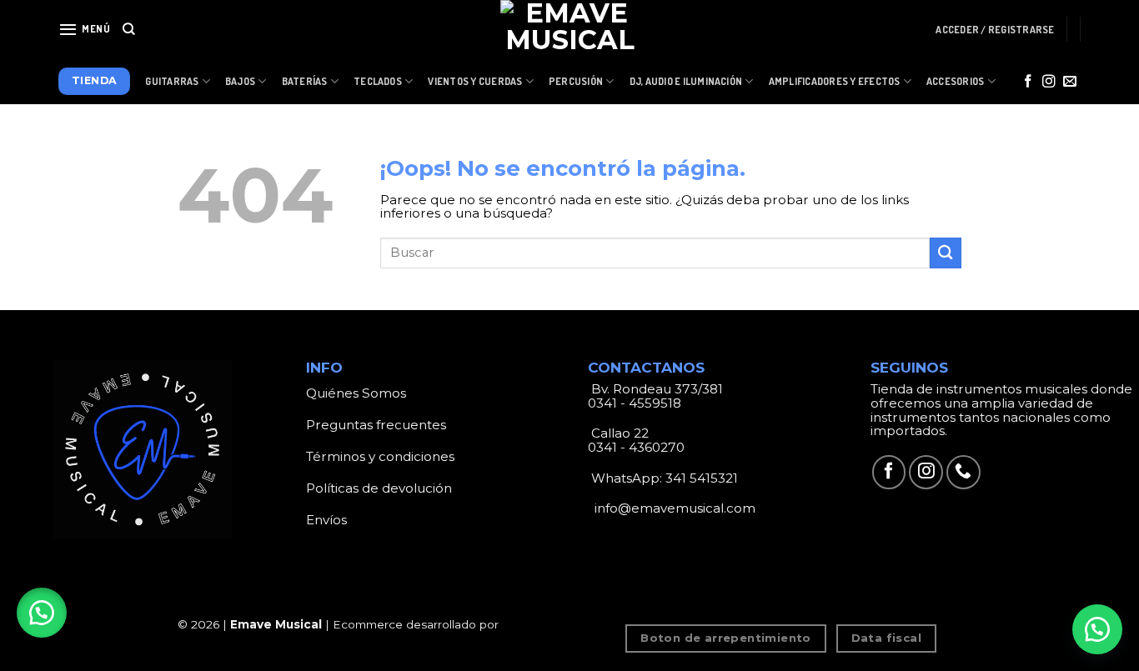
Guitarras (171, 81)
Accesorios (955, 81)
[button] (42, 613)
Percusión (576, 81)
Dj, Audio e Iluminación (686, 81)
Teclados (378, 81)
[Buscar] (129, 29)
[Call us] (963, 472)
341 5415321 (701, 478)
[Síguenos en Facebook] (1028, 82)
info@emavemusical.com (673, 508)
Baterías (305, 81)
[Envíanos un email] (1069, 82)
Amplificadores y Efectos (835, 81)
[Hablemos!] (1097, 629)
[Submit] (945, 253)
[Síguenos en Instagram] (1049, 82)
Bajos (240, 81)
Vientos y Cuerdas (475, 81)
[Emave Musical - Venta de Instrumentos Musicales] (569, 29)
